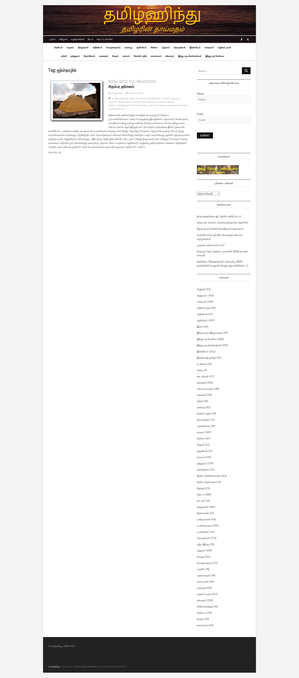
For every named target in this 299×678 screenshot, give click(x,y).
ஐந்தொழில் (124, 98)
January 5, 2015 (135, 93)
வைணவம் (156, 55)
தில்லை (143, 98)
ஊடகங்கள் (203, 376)
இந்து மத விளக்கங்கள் (189, 55)
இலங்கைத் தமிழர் (206, 357)
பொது (200, 556)
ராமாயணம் (203, 581)
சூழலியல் (202, 450)
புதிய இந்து (203, 544)
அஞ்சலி (201, 289)
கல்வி (64, 55)
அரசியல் (58, 47)
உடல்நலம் (201, 363)
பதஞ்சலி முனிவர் (173, 105)
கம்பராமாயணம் (205, 388)
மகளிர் (200, 569)
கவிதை (201, 407)
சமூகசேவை (203, 425)
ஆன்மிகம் (141, 47)
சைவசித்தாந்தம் (124, 105)
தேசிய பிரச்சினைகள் (208, 475)
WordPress (93, 666)
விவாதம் (169, 55)
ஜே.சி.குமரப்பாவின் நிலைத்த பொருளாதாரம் (220, 228)
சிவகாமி (165, 98)
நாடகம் (201, 500)
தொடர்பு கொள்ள (105, 39)
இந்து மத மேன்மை (214, 55)
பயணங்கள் (203, 531)
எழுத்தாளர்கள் (77, 39)
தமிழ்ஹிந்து (54, 666)
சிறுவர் (200, 444)
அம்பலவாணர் (159, 105)
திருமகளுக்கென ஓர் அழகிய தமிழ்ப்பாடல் (219, 216)
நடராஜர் (115, 98)
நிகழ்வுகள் (83, 47)
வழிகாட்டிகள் (224, 47)
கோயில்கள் (89, 55)
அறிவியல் (97, 47)
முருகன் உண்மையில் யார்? (210, 245)
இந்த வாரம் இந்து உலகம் (210, 332)
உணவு (200, 370)
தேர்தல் (201, 488)
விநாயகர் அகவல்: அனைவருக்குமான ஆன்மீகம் (222, 222)
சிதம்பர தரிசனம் (121, 86)
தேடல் (90, 39)
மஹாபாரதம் (203, 575)
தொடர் (200, 494)
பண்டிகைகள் (204, 519)
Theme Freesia (79, 666)
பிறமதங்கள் (179, 47)
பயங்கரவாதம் (204, 525)
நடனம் (150, 105)
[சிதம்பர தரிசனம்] (76, 100)
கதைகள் (209, 47)
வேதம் (115, 55)
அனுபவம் (202, 295)
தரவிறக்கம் (203, 469)
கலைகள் (103, 55)
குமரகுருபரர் (161, 101)
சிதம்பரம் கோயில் (138, 105)
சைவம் (126, 55)
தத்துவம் (75, 55)
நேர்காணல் (203, 513)
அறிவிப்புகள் (204, 307)
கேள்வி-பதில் (140, 55)
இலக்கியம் (195, 47)
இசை (200, 326)
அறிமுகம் (63, 39)
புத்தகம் (166, 47)
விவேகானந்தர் (205, 606)
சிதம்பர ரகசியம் (148, 101)
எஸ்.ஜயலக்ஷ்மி (116, 93)
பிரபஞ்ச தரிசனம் (125, 101)
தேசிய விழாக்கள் (206, 481)
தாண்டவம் (134, 98)
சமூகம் (70, 47)
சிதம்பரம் (137, 101)
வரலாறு (128, 47)
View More (56, 152)
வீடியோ (201, 612)
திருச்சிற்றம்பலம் (154, 98)
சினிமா (154, 47)
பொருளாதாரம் (113, 47)
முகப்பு (53, 39)
